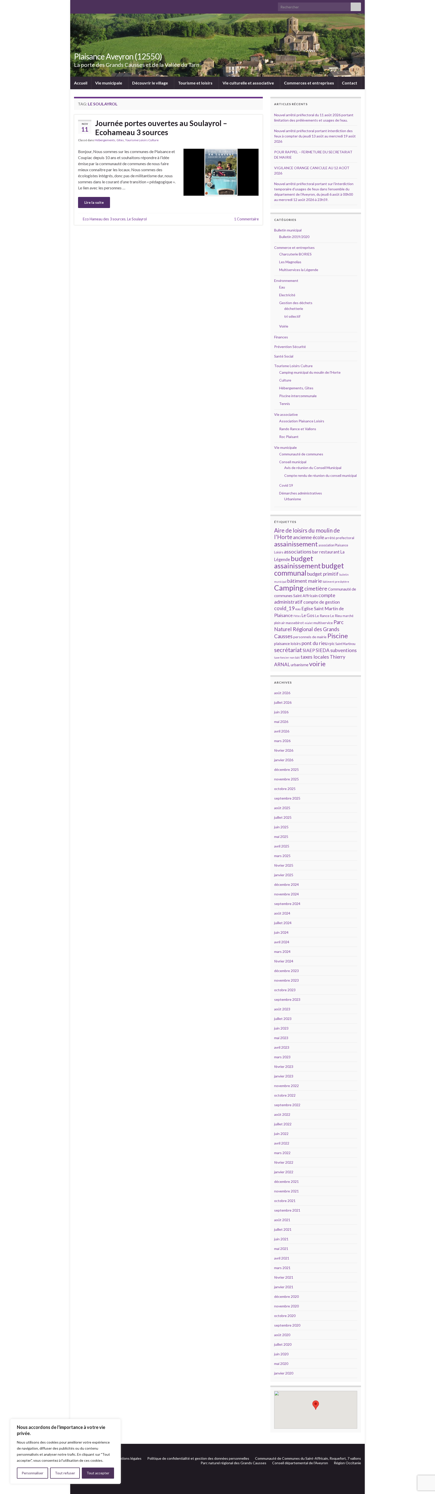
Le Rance (322, 615)
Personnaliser (32, 1473)
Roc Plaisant (289, 436)
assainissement (296, 544)
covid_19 (284, 608)
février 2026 (283, 750)
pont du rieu (315, 643)
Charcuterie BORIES (295, 254)
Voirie (283, 326)
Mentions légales (128, 1458)
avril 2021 (281, 1258)
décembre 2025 (286, 769)
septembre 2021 (287, 1210)
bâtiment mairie (304, 581)
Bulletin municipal (288, 230)
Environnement (286, 280)
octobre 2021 (285, 1200)
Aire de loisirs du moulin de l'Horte (307, 533)
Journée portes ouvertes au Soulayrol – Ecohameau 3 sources (161, 128)
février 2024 (283, 961)
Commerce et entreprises (294, 247)
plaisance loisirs (287, 643)
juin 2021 (281, 1239)
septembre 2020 (287, 1325)
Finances (281, 337)
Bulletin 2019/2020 (294, 237)
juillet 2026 (283, 702)
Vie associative (286, 414)
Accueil (80, 82)
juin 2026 (281, 712)
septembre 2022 (287, 1105)
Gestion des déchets (295, 303)
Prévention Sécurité (290, 346)
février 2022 (283, 1162)
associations (297, 551)
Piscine (337, 636)
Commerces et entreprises (309, 82)
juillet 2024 (283, 923)
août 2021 (282, 1220)
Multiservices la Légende (298, 270)
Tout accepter (98, 1473)
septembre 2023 (287, 999)
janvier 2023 (283, 1076)
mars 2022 (282, 1153)
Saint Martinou (345, 644)
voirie (317, 663)
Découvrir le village (150, 82)
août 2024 (282, 913)
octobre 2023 (285, 990)
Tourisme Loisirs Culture (142, 140)
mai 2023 (281, 1038)
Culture (285, 380)
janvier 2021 (283, 1287)
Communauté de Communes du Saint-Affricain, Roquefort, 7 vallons (308, 1458)
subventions (343, 650)
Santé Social (283, 356)
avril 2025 (281, 846)
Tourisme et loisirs (195, 82)
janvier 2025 (283, 875)
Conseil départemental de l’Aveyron (300, 1463)
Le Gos (308, 615)
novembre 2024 (286, 894)
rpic (331, 643)
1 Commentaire (246, 219)
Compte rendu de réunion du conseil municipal (320, 475)
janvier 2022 (283, 1172)
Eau (282, 287)
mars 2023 (282, 1057)
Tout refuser (65, 1473)
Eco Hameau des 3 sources (104, 219)
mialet (309, 623)
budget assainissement (297, 562)
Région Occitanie (347, 1463)
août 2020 (282, 1335)
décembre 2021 (286, 1181)
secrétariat (288, 650)
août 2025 (282, 808)
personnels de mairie (310, 637)
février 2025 (283, 865)
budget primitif (323, 574)
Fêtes (297, 616)
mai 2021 (281, 1248)
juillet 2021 (283, 1229)
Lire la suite (94, 202)
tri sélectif (292, 316)
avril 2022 (281, 1143)
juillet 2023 (283, 1018)
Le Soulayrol (137, 219)
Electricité (287, 295)
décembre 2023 (286, 971)
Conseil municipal (292, 462)
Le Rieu (336, 615)
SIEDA (323, 650)
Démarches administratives (300, 493)
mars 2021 (282, 1268)
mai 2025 (281, 836)
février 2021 (283, 1277)
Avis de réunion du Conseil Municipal (312, 467)
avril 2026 (281, 731)
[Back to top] (423, 1464)
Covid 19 (286, 485)
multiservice (323, 623)
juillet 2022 (283, 1124)
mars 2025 (282, 856)
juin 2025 (281, 827)
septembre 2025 (287, 798)
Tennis (284, 403)
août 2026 (282, 693)
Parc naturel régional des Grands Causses (233, 1463)
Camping (289, 587)
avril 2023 (281, 1047)
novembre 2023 (286, 980)
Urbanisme (292, 499)
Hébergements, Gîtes (109, 140)
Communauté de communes (301, 454)
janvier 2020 (283, 1373)
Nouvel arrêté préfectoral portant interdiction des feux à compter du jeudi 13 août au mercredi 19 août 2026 (315, 136)
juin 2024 (281, 932)
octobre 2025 (285, 788)
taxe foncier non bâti (287, 657)
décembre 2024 (286, 884)
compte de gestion (321, 602)
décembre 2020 (286, 1296)
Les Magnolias (290, 262)
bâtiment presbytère (336, 581)
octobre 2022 (285, 1095)
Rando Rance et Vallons (297, 429)
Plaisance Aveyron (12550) (118, 56)
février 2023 (283, 1066)
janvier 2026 (283, 760)
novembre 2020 (286, 1306)
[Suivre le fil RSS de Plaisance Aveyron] (350, 1449)
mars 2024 (282, 951)
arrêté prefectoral (339, 538)
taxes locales (315, 657)
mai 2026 (281, 721)
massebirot (295, 623)
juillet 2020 (283, 1344)
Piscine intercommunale (298, 396)
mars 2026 (282, 741)
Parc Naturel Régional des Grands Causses (309, 629)
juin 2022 (281, 1133)
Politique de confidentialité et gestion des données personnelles (198, 1458)
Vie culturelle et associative (249, 82)
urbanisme (299, 664)
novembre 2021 (286, 1191)
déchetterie (293, 308)
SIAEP (309, 650)
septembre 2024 (287, 903)
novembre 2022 (286, 1085)
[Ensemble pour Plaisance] (358, 1449)
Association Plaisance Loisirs (301, 421)
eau (298, 609)
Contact (349, 82)
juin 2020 (281, 1354)
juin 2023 (281, 1028)
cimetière (315, 588)
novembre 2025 (286, 779)
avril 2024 (281, 942)
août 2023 (282, 1009)
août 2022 (282, 1114)
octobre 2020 (285, 1315)
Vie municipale (109, 82)
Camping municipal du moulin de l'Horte (310, 372)
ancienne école (308, 537)
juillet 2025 (283, 817)
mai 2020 (281, 1363)
